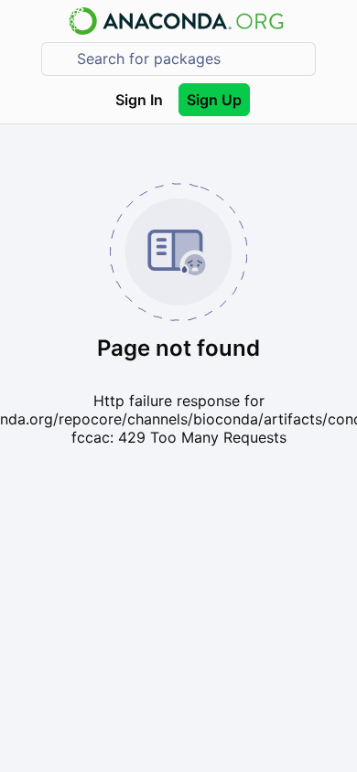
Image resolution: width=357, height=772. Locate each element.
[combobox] (191, 59)
